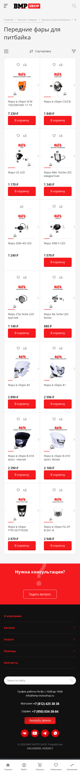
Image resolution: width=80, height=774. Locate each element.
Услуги (9, 639)
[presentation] (5, 85)
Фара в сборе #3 (19, 385)
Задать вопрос (40, 594)
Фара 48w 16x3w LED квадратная (57, 174)
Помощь (10, 651)
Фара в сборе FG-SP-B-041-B (57, 528)
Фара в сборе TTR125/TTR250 (18, 528)
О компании (13, 616)
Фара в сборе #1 (55, 385)
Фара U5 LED (16, 172)
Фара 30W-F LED (54, 243)
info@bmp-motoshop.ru (40, 695)
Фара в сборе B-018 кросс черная (21, 457)
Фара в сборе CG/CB (57, 101)
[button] (11, 238)
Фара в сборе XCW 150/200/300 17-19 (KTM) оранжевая (20, 105)
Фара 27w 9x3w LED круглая (21, 315)
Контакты (11, 662)
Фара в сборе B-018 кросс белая (57, 457)
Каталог (9, 628)
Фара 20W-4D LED (19, 243)
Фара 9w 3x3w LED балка (56, 315)
